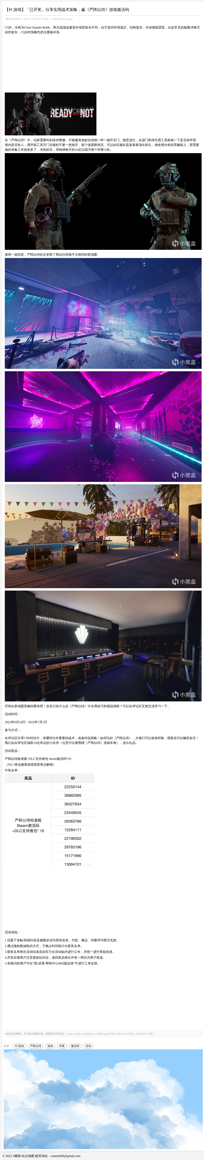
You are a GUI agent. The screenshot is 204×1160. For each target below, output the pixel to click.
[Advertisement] (103, 64)
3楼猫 (8, 19)
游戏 (50, 1046)
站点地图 (28, 1156)
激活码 (75, 1046)
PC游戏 (19, 1046)
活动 (88, 1046)
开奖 (62, 1046)
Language (68, 19)
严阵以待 (35, 1046)
